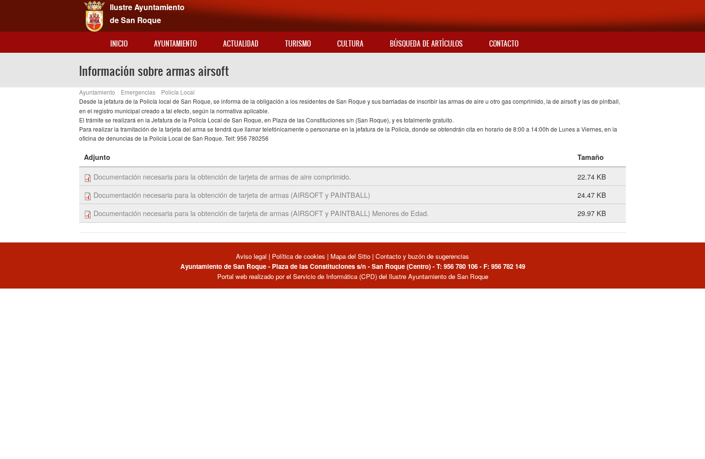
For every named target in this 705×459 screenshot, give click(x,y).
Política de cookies (298, 256)
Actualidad (240, 43)
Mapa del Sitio (350, 256)
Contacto (503, 43)
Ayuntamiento (175, 43)
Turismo (298, 43)
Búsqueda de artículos (426, 43)
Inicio (119, 43)
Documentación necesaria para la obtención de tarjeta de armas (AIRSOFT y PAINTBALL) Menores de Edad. (261, 213)
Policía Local (178, 92)
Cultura (350, 43)
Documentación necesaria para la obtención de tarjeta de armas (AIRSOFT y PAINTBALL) (232, 195)
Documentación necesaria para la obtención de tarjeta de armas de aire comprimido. (222, 176)
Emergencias (138, 92)
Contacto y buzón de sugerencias (422, 256)
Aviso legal (252, 256)
